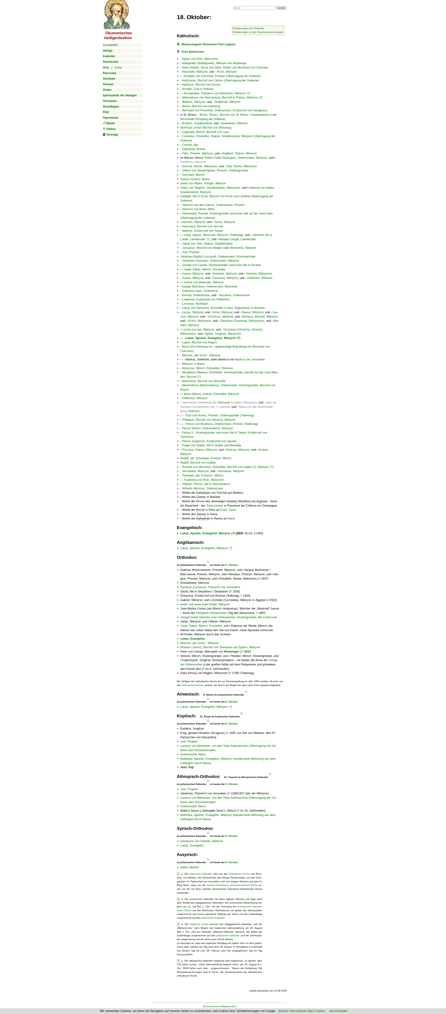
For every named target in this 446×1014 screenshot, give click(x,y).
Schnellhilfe (110, 45)
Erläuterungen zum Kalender (248, 28)
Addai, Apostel (189, 867)
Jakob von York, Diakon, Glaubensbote (207, 243)
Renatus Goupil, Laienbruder (237, 239)
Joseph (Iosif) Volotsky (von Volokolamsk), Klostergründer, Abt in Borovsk (228, 617)
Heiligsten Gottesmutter (211, 613)
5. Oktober (232, 565)
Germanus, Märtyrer (231, 471)
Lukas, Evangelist (192, 638)
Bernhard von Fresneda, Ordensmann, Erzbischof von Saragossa (224, 110)
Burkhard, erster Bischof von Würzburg (205, 127)
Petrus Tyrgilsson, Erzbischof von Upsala (209, 441)
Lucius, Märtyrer (192, 312)
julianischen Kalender (213, 917)
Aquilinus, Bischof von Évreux (201, 84)
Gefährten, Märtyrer (260, 278)
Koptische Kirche (199, 924)
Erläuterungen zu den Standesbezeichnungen (258, 32)
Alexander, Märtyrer (194, 71)
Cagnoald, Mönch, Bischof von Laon (205, 132)
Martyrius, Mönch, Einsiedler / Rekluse (207, 368)
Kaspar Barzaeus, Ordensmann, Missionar (209, 286)
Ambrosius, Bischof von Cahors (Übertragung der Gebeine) (220, 80)
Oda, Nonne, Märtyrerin (241, 166)
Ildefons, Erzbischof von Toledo (202, 230)
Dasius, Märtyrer (252, 312)
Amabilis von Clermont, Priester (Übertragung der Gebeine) (222, 76)
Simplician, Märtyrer (227, 101)
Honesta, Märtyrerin (259, 273)
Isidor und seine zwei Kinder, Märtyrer (205, 604)
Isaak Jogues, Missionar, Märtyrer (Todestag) (213, 235)
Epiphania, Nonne (193, 149)
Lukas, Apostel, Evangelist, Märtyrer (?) (213, 338)
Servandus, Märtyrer (195, 471)
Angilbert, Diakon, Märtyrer (239, 153)
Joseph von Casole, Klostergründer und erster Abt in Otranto (221, 265)
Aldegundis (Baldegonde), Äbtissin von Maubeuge (214, 63)
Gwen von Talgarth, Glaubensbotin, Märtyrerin (210, 187)
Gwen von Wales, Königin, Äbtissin (203, 183)
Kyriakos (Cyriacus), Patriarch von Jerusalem (210, 587)
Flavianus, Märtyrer (225, 278)
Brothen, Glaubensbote (197, 123)
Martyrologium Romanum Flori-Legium (209, 44)
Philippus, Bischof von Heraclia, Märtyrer (209, 419)
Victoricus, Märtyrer (220, 316)
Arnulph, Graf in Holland (197, 89)
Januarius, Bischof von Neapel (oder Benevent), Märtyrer (219, 247)
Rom (198, 889)
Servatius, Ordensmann (234, 295)
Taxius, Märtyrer (224, 222)
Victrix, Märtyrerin (199, 320)
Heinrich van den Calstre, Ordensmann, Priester (213, 205)
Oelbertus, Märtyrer (195, 398)
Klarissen (224, 402)
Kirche (200, 509)
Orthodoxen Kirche (239, 873)
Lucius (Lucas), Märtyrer (198, 329)
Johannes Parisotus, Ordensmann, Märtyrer (210, 260)
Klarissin (194, 411)
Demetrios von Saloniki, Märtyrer (201, 841)
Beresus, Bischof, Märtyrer (259, 316)
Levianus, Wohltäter (195, 303)
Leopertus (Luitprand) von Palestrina (205, 299)
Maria (231, 518)
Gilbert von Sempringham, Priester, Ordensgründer (215, 170)
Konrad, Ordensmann (196, 295)
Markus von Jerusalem (250, 359)
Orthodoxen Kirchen (193, 685)
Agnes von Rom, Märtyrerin (200, 58)
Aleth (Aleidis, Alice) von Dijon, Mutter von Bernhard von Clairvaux (225, 67)
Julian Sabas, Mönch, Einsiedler (205, 269)
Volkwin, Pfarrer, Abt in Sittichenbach (206, 484)
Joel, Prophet (190, 252)
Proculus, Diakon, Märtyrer (199, 449)
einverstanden (338, 1011)
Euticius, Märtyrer (237, 449)
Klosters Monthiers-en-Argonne (247, 501)
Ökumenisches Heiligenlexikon (219, 1006)
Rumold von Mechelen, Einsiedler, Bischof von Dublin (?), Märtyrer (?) (228, 467)
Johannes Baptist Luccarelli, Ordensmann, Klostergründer (218, 256)
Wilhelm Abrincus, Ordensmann (202, 488)
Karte (118, 67)
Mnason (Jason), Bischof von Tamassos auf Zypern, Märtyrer (220, 647)
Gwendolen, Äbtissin (234, 123)
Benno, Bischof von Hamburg (201, 106)
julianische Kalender (201, 873)
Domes (201, 497)
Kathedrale (203, 492)
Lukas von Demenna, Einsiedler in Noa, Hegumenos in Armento (223, 308)
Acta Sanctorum (193, 51)
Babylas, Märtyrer (193, 101)
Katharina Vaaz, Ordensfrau (200, 290)
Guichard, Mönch (193, 174)
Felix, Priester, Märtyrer (197, 153)
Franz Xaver (228, 509)
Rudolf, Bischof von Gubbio (198, 462)
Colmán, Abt (190, 144)
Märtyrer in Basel (193, 363)
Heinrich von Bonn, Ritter (198, 209)
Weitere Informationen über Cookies (301, 1011)
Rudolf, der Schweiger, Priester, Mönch (205, 458)
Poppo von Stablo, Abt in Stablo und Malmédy (211, 445)
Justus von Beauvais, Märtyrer (204, 282)
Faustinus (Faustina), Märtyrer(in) (242, 320)
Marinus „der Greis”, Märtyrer (201, 355)
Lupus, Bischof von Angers (199, 342)
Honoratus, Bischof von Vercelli (202, 226)
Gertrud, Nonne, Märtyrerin (199, 166)
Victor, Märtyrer (227, 71)
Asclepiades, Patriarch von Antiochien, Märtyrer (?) (217, 93)
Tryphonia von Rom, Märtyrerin (204, 479)
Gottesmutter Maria (193, 754)
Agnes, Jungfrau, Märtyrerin (223, 333)
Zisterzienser (214, 505)
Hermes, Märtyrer (193, 222)
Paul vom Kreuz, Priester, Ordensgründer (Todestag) (220, 415)
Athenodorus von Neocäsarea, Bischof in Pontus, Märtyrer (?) (222, 97)
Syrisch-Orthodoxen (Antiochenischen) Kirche (232, 885)
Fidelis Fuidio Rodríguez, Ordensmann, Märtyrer (235, 157)
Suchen (281, 8)
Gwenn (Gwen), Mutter (195, 179)
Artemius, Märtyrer (224, 273)
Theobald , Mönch (202, 475)
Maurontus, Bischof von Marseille (204, 381)
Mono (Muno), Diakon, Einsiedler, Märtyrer (211, 394)
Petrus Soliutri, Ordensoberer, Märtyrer (207, 428)
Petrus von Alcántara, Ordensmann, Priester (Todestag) (222, 424)
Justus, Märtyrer (192, 273)
